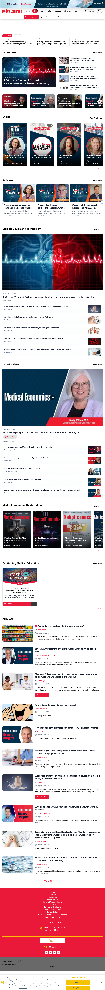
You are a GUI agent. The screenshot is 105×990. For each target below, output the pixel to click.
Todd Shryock (8, 309)
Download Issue (16, 546)
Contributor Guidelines (52, 909)
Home (52, 966)
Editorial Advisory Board (52, 902)
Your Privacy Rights (52, 917)
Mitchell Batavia (42, 709)
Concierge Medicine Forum (56, 17)
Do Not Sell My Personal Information (52, 914)
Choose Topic (29, 17)
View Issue (7, 546)
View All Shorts (96, 118)
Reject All (78, 982)
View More (99, 36)
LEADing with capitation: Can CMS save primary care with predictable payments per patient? (16, 43)
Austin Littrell (8, 461)
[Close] (101, 982)
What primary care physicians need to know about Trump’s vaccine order (50, 43)
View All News (51, 881)
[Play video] (52, 397)
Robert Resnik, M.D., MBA (46, 655)
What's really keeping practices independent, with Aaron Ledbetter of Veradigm (86, 208)
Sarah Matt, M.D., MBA (10, 450)
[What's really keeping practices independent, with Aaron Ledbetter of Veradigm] (86, 193)
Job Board (52, 904)
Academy (58, 11)
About (52, 892)
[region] (52, 982)
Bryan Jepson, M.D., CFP (11, 471)
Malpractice (78, 17)
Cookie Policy (23, 988)
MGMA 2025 (69, 17)
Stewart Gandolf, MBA (44, 813)
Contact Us (52, 897)
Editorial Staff (52, 899)
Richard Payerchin (9, 493)
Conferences (67, 11)
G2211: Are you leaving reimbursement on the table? (87, 43)
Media (49, 11)
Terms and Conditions (52, 907)
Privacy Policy (52, 912)
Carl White (41, 731)
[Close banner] (102, 2)
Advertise (52, 894)
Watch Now (11, 437)
